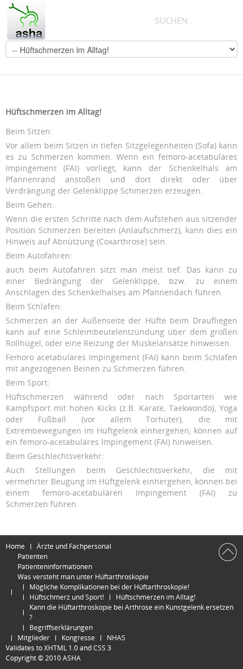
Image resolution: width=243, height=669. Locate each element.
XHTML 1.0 (61, 648)
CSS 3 (102, 648)
